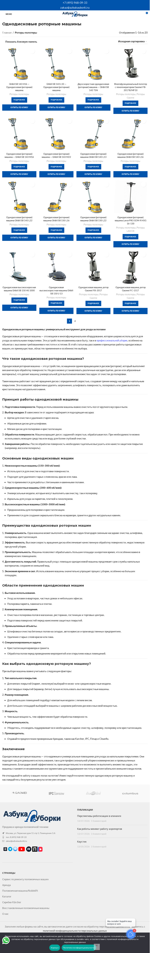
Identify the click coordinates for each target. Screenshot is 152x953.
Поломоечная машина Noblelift (20, 890)
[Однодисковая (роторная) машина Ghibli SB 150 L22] (93, 197)
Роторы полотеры (19, 94)
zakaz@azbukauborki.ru (75, 7)
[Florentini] (93, 793)
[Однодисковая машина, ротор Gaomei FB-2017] (93, 267)
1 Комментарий (98, 821)
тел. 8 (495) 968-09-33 (16, 837)
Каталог (6, 896)
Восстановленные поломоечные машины (25, 908)
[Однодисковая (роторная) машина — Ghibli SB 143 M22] (56, 134)
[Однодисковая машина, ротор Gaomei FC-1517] (130, 267)
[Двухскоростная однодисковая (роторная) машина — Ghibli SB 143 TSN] (93, 64)
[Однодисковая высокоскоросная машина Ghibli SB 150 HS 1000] (19, 267)
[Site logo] (75, 13)
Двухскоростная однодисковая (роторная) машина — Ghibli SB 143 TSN (93, 87)
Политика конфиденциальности (79, 947)
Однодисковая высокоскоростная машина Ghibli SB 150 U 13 (56, 290)
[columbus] (130, 793)
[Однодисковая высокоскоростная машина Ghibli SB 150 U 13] (56, 267)
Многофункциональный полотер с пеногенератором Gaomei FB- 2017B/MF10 (130, 87)
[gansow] (56, 793)
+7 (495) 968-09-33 (75, 2)
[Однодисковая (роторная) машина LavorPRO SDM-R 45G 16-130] (130, 197)
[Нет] (97, 947)
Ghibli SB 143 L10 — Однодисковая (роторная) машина (56, 87)
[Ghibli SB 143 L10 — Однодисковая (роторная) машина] (56, 64)
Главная (7, 32)
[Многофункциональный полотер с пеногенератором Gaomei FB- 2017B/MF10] (130, 64)
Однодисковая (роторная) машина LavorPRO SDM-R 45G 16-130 (130, 220)
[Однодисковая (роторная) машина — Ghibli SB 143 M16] (19, 134)
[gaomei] (19, 793)
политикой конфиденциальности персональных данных (75, 930)
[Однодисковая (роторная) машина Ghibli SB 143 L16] (130, 134)
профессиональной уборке (111, 340)
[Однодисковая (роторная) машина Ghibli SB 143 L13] (93, 134)
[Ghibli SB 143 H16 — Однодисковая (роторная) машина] (19, 64)
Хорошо (55, 947)
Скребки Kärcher (11, 902)
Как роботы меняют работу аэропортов (99, 829)
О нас (5, 913)
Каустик (81, 841)
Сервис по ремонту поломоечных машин (25, 879)
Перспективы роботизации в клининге (99, 816)
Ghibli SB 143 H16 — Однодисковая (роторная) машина (19, 87)
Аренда (6, 885)
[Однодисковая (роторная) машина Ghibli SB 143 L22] (19, 197)
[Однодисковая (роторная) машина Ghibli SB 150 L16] (56, 197)
